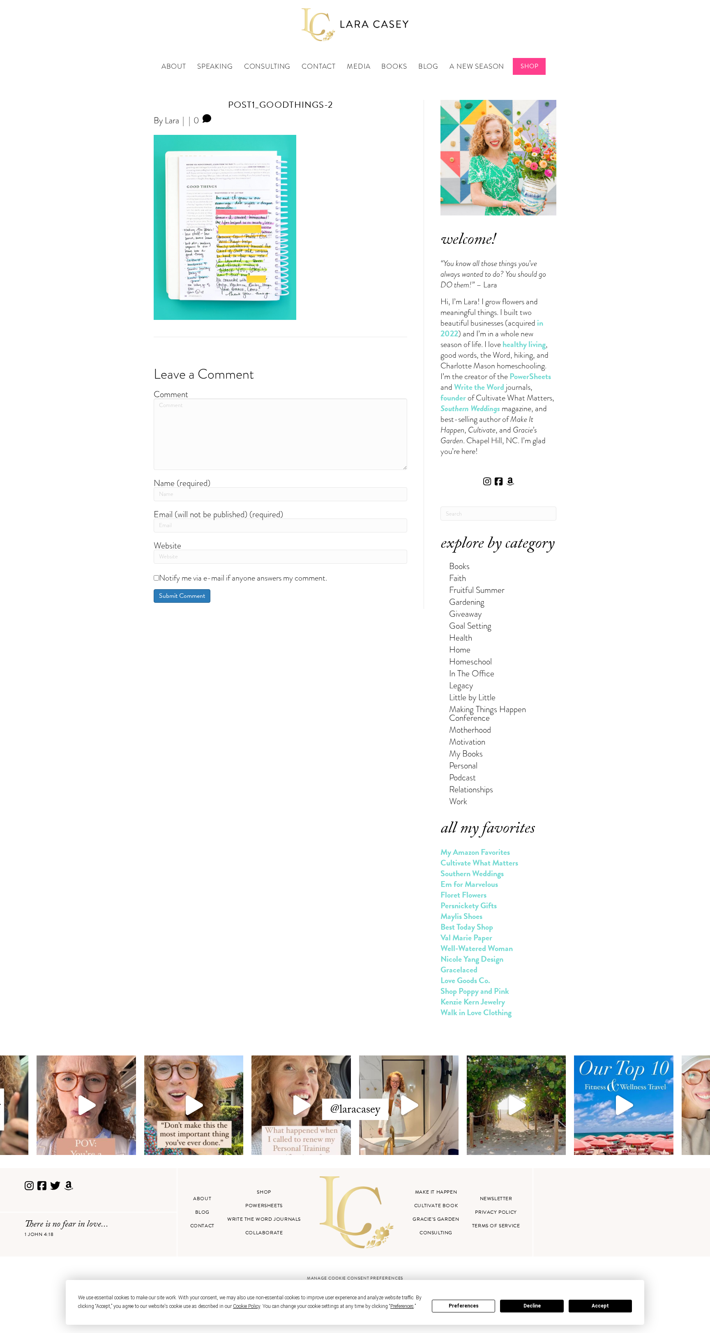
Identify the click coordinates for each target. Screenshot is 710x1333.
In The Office (471, 673)
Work (458, 801)
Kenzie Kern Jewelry (472, 1001)
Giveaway (465, 614)
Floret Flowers (463, 895)
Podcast (462, 777)
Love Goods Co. (465, 980)
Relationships (471, 789)
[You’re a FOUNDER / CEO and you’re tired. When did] (86, 1105)
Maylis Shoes (461, 916)
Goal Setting (470, 626)
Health (460, 637)
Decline (532, 1306)
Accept (600, 1306)
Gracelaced (458, 969)
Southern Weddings (472, 873)
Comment (171, 394)
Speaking (215, 66)
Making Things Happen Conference (487, 713)
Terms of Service (496, 1225)
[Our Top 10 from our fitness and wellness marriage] (623, 1105)
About (173, 66)
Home (459, 649)
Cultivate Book (436, 1205)
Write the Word (479, 387)
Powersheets (264, 1205)
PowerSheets (530, 376)
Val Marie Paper (466, 937)
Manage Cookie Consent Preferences (355, 1278)
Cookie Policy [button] (246, 1306)
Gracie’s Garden (436, 1219)
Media (358, 66)
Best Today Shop (466, 927)
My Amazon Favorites (475, 852)
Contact (319, 66)
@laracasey (355, 1110)
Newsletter (496, 1198)
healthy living (524, 344)
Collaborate (264, 1232)
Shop (529, 66)
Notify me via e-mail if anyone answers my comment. (243, 577)
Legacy (461, 685)
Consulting (267, 66)
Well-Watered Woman (476, 948)
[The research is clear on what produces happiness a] (516, 1105)
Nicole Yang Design (471, 959)
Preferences (464, 1306)
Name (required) (182, 483)
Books (394, 66)
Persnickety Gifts (468, 905)
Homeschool (470, 661)
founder (453, 397)
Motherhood (470, 730)
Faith (457, 578)
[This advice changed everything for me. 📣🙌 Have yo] (194, 1105)
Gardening (466, 602)
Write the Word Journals (264, 1219)
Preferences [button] (402, 1306)
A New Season (477, 66)
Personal (463, 765)
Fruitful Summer (477, 590)
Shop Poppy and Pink (474, 991)
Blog (428, 66)
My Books (466, 753)
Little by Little (472, 697)
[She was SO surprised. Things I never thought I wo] (301, 1105)
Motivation (467, 741)
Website (167, 545)
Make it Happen (436, 1192)
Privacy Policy (495, 1212)
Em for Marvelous (469, 884)
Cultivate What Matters (479, 862)
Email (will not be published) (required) (218, 514)
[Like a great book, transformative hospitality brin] (409, 1105)
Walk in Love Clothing (476, 1012)
